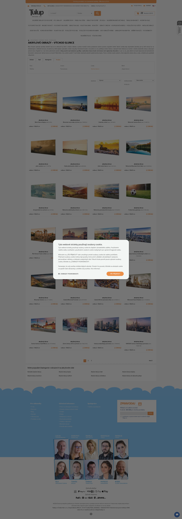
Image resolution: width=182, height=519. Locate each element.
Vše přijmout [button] (115, 274)
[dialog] (91, 259)
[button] (68, 274)
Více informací (95, 269)
